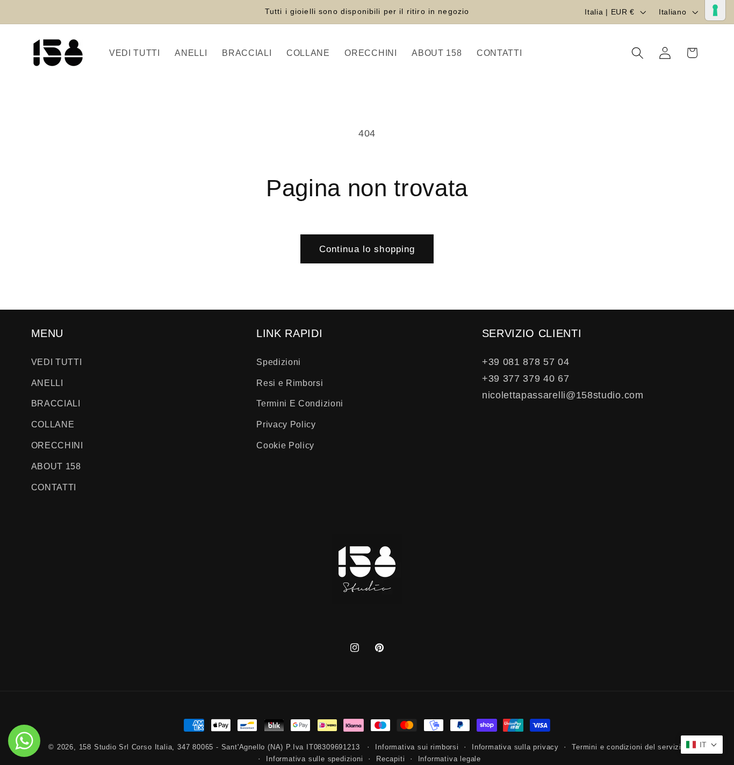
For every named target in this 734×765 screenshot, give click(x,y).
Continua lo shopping (367, 249)
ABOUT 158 (56, 466)
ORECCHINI (57, 445)
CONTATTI (54, 486)
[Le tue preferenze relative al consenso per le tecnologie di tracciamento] (715, 10)
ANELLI (47, 382)
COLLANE (53, 424)
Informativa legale (449, 759)
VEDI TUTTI (56, 362)
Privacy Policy (286, 424)
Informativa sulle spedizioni (314, 759)
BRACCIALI (56, 403)
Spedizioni (278, 362)
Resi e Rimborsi (289, 382)
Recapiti (390, 759)
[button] (637, 53)
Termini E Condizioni (299, 403)
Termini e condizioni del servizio (629, 747)
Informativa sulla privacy (515, 747)
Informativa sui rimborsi (416, 747)
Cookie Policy (285, 445)
